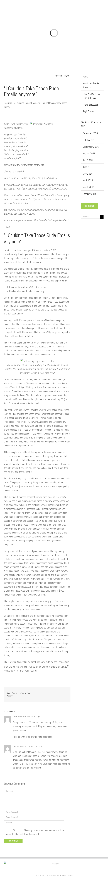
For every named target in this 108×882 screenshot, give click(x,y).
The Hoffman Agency (52, 875)
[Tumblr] (50, 692)
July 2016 (88, 160)
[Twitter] (42, 692)
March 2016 (88, 187)
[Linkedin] (58, 692)
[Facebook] (37, 692)
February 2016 (90, 194)
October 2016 (89, 140)
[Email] (67, 696)
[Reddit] (63, 692)
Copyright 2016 (41, 875)
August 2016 (89, 153)
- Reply (37, 717)
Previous (58, 75)
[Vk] (67, 692)
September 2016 (91, 146)
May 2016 (88, 173)
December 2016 (90, 133)
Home (85, 76)
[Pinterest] (46, 692)
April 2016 (88, 180)
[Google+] (54, 692)
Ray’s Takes (88, 111)
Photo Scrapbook (90, 104)
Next (66, 75)
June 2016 (88, 167)
